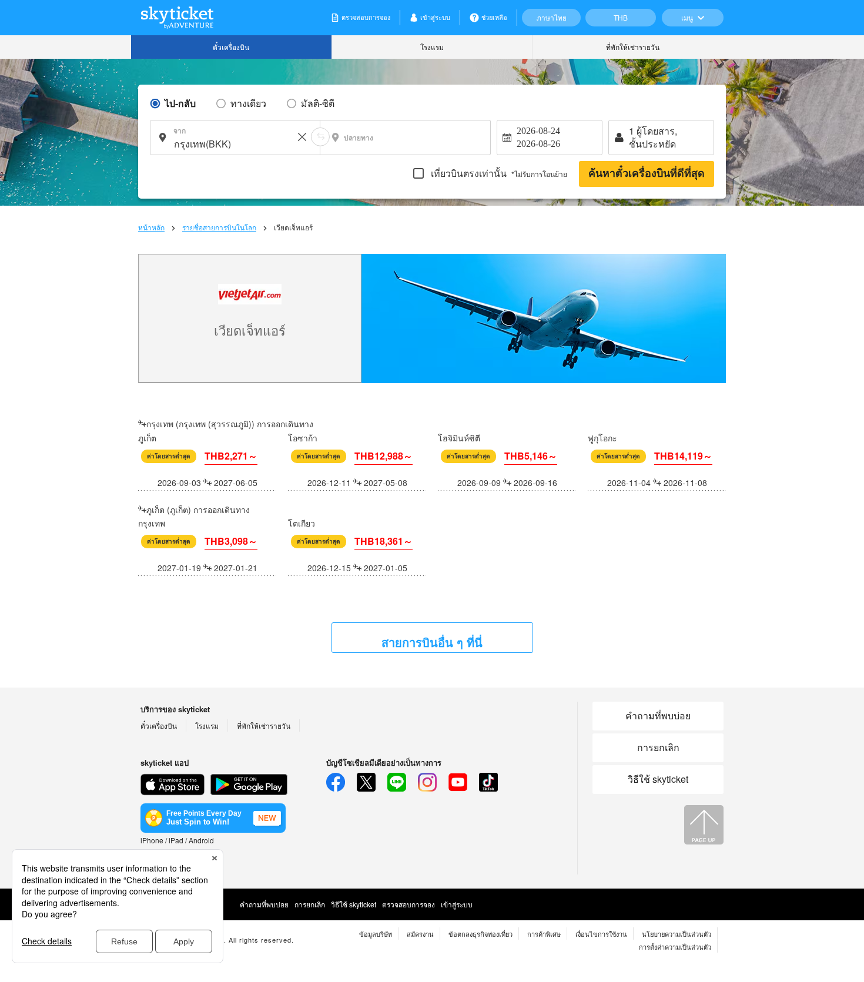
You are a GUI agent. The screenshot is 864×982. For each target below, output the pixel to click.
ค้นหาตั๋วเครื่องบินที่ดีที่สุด (646, 173)
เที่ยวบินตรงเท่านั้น (497, 173)
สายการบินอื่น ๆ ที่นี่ (432, 642)
